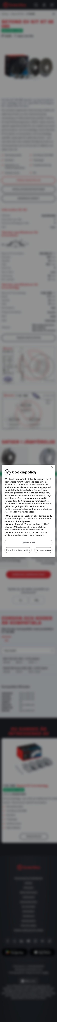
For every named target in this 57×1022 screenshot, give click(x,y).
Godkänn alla (28, 542)
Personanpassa (43, 550)
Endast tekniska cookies (18, 550)
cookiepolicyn (14, 512)
